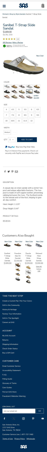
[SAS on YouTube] (42, 418)
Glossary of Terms (9, 383)
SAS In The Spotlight (10, 318)
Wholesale (31, 439)
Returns (5, 340)
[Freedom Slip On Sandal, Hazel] (17, 271)
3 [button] (21, 74)
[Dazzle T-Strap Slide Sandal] (28, 246)
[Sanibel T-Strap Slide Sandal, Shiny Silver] (23, 65)
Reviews (6, 221)
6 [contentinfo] (31, 109)
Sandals (23, 14)
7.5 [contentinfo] (12, 115)
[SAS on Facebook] (4, 418)
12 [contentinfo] (31, 121)
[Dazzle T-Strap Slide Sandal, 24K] (28, 269)
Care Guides (7, 387)
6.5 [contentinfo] (38, 109)
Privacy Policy (19, 439)
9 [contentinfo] (31, 115)
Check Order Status (10, 348)
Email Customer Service (11, 366)
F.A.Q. (4, 375)
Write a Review (17, 43)
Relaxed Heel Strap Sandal (39, 257)
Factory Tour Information (11, 314)
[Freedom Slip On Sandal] (17, 246)
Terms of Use (7, 439)
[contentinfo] (7, 87)
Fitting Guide (7, 379)
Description (8, 182)
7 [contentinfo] (6, 115)
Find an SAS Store (9, 392)
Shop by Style (14, 14)
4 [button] (25, 74)
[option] (23, 65)
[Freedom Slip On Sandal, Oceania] (17, 276)
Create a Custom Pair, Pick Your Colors (17, 301)
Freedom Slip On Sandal (17, 255)
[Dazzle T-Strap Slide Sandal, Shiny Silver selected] (28, 273)
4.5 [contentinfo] (12, 109)
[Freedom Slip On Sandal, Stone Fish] (17, 280)
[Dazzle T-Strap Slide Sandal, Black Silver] (28, 283)
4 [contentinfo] (6, 109)
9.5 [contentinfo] (38, 115)
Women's (5, 14)
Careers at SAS (8, 322)
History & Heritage (9, 309)
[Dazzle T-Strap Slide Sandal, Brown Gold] (28, 278)
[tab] (23, 197)
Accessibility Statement (11, 370)
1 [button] (13, 74)
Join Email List (8, 406)
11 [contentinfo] (19, 121)
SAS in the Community (11, 305)
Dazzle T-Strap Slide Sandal (28, 257)
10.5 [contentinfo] (12, 121)
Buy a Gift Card (8, 353)
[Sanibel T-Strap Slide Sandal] (7, 246)
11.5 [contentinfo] (25, 121)
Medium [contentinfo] (7, 132)
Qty (5, 139)
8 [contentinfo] (18, 115)
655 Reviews (7, 43)
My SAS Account (8, 336)
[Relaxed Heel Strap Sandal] (38, 247)
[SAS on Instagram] (23, 418)
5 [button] (28, 74)
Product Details (10, 216)
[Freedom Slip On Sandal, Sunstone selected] (17, 266)
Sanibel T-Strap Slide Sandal (7, 257)
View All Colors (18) (39, 269)
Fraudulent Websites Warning (13, 396)
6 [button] (32, 74)
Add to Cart (27, 139)
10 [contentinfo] (6, 121)
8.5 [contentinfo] (25, 115)
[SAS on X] (14, 418)
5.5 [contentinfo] (25, 109)
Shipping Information (10, 344)
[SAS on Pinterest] (33, 418)
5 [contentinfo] (18, 109)
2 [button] (17, 74)
